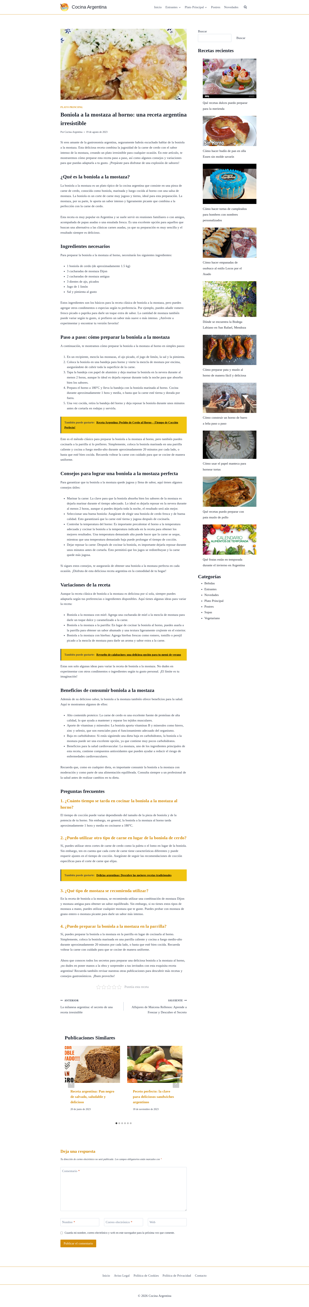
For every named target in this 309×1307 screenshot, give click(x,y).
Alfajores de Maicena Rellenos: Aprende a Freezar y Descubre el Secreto (159, 1006)
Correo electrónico (119, 1222)
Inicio (158, 7)
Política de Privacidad (177, 1275)
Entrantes (210, 589)
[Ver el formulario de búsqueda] (245, 7)
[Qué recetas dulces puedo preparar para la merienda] (229, 78)
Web (152, 1222)
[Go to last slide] (71, 1083)
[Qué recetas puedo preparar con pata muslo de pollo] (229, 492)
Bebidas (209, 583)
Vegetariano (212, 618)
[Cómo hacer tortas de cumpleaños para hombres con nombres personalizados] (229, 184)
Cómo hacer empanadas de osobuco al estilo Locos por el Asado (222, 268)
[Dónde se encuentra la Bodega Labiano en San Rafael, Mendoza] (229, 299)
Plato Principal (71, 107)
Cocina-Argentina (73, 131)
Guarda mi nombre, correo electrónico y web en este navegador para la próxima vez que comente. (120, 1232)
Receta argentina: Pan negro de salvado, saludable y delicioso (92, 1096)
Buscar (202, 31)
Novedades (231, 7)
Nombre (68, 1222)
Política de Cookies (146, 1275)
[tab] (116, 1123)
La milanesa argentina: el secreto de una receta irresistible (86, 1006)
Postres (215, 7)
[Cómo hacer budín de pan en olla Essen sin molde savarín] (229, 131)
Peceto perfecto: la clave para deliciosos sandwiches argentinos (153, 1096)
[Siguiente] (176, 1083)
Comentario (71, 1171)
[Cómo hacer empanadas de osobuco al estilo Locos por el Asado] (229, 243)
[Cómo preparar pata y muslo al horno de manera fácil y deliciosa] (229, 350)
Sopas (208, 612)
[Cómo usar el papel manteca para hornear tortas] (229, 445)
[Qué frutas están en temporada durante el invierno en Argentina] (229, 539)
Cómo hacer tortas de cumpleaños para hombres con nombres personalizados (225, 214)
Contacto (201, 1275)
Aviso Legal (122, 1275)
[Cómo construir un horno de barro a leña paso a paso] (229, 398)
